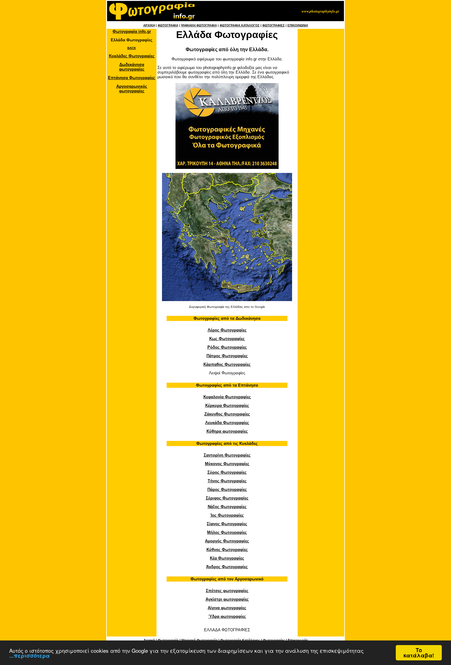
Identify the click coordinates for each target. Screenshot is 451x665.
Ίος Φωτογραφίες (227, 515)
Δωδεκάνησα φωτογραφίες (132, 66)
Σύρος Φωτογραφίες (227, 472)
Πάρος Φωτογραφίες (227, 489)
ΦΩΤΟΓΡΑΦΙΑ (168, 25)
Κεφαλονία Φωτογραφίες (227, 397)
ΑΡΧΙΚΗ (149, 25)
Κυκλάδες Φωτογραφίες (132, 56)
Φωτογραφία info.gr (132, 31)
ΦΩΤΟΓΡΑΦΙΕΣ (273, 25)
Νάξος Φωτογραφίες (227, 506)
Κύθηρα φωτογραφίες (227, 431)
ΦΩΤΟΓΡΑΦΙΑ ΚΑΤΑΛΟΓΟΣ (240, 25)
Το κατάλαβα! (418, 652)
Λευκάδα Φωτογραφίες (227, 422)
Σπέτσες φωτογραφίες (227, 590)
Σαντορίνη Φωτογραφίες (227, 455)
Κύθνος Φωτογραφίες (227, 549)
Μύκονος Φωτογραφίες (227, 463)
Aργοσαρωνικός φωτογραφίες (131, 88)
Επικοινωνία (298, 640)
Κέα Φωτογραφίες (227, 558)
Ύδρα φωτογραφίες (227, 616)
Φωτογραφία (168, 640)
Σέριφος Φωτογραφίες (227, 498)
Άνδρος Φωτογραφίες (227, 566)
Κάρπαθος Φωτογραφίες (227, 364)
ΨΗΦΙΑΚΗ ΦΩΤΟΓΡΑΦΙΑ (199, 25)
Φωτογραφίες (274, 640)
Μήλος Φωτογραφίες (227, 532)
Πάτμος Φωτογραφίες (227, 356)
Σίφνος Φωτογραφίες (227, 524)
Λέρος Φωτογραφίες (227, 330)
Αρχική (149, 640)
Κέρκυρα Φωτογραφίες (227, 405)
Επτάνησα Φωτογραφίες (131, 77)
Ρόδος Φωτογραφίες (227, 347)
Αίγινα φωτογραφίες (227, 608)
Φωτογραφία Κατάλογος (240, 640)
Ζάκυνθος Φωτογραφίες (227, 414)
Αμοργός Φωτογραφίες (227, 541)
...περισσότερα (29, 655)
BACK (131, 48)
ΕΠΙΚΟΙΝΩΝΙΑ (297, 25)
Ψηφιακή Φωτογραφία (199, 640)
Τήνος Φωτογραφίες (227, 481)
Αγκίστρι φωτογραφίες (227, 599)
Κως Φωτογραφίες (227, 338)
